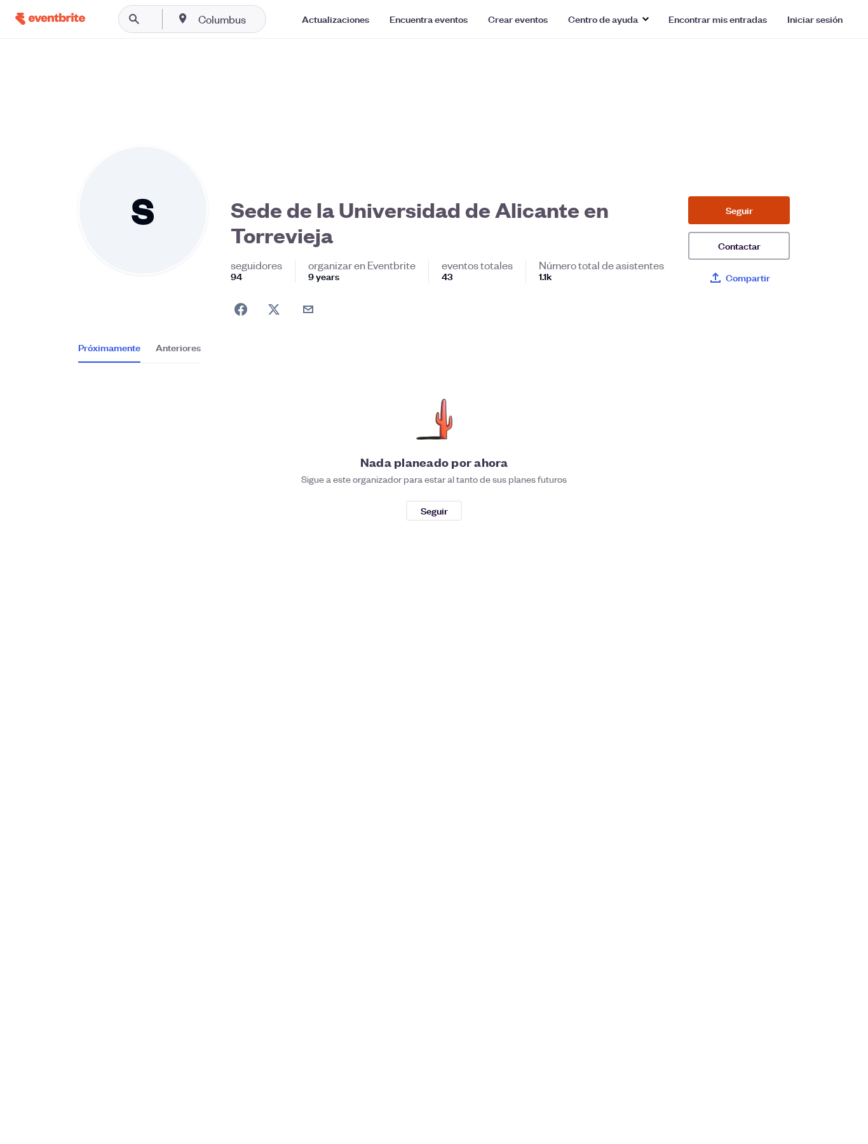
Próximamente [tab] (109, 347)
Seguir (739, 210)
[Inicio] (50, 19)
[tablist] (139, 352)
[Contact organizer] (308, 309)
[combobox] (263, 19)
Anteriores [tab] (178, 347)
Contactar (739, 245)
